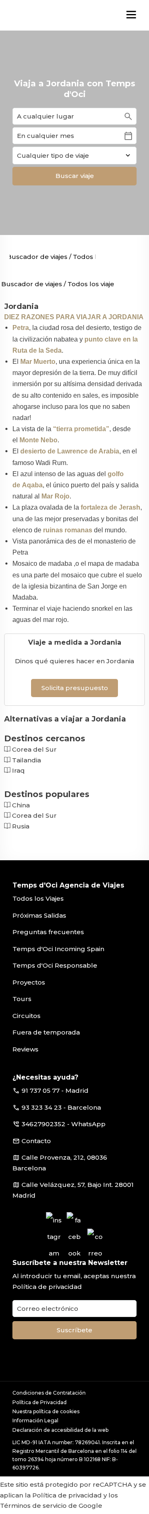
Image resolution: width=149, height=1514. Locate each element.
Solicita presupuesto (74, 688)
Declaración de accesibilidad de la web (60, 1430)
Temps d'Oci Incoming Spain (58, 949)
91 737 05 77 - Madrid (55, 1090)
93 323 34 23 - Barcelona (61, 1107)
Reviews (25, 1049)
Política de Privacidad (39, 1402)
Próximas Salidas (39, 915)
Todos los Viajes (38, 898)
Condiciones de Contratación (49, 1393)
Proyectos (28, 982)
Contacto (36, 1141)
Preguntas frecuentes (48, 932)
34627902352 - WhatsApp (64, 1124)
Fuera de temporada (46, 1032)
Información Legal (35, 1420)
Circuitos (26, 1016)
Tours (21, 999)
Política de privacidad (47, 1287)
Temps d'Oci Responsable (54, 965)
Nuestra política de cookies (45, 1411)
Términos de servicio (33, 1505)
